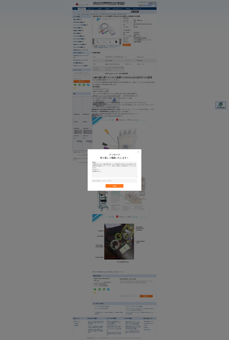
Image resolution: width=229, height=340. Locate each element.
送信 (114, 186)
